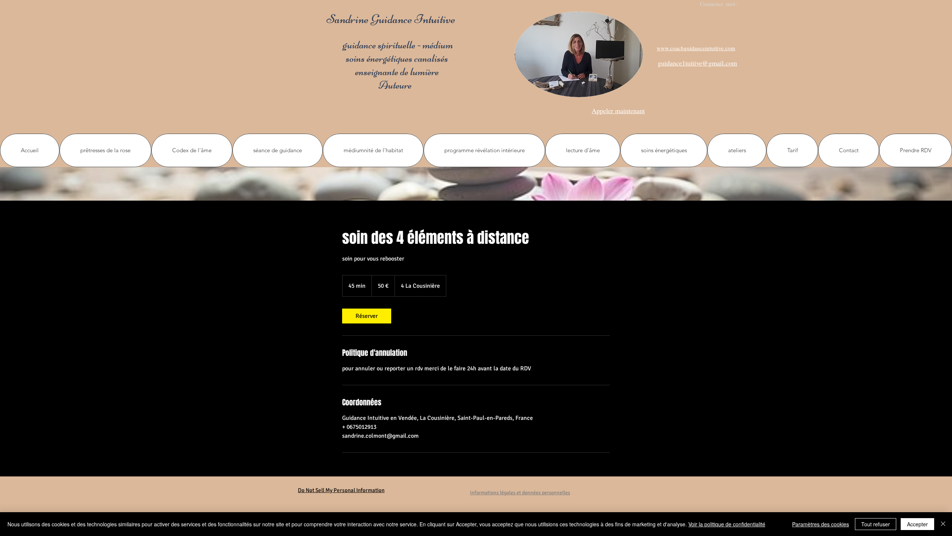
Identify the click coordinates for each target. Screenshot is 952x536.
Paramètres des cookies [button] (820, 524)
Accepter (917, 524)
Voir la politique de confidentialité (726, 524)
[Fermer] (943, 524)
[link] (366, 316)
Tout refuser (875, 524)
